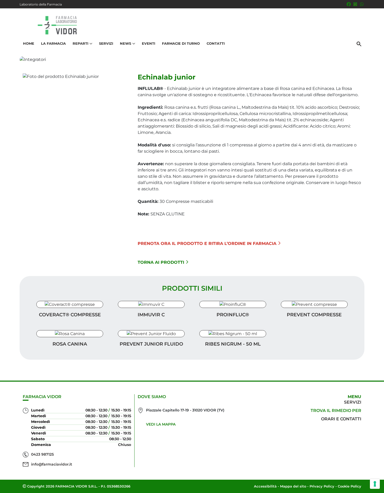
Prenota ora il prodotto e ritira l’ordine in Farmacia (207, 243)
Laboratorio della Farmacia (41, 4)
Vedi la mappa (161, 424)
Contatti (216, 43)
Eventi (148, 43)
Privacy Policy (322, 486)
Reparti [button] (80, 43)
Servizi (106, 43)
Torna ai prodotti (161, 262)
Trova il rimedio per (336, 410)
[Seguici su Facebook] (348, 4)
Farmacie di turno (181, 43)
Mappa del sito (293, 486)
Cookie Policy (349, 486)
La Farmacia (53, 43)
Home (28, 43)
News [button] (125, 43)
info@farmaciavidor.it (51, 464)
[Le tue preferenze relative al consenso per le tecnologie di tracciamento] (375, 484)
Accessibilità (265, 486)
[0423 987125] (361, 4)
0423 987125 (42, 454)
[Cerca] (358, 43)
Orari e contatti (341, 418)
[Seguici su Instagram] (355, 4)
